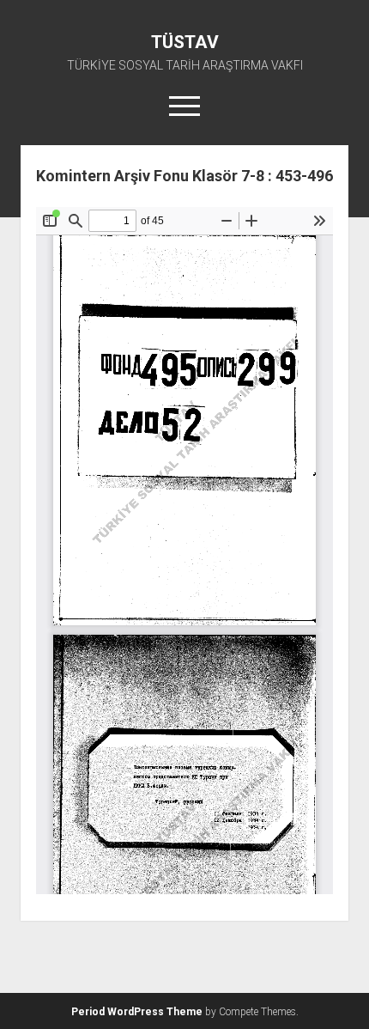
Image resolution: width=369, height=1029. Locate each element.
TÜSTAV (185, 42)
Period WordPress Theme (137, 1012)
